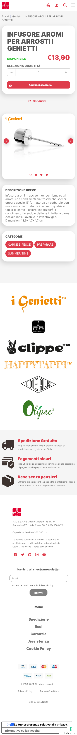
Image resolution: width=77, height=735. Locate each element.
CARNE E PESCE (19, 244)
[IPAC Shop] (5, 5)
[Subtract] (11, 72)
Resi (38, 627)
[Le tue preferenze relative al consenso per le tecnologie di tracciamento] (70, 728)
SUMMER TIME (18, 253)
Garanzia (38, 634)
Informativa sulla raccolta (22, 730)
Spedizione (38, 619)
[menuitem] (49, 5)
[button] (49, 5)
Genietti (16, 16)
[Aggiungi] (66, 72)
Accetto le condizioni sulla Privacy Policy (33, 585)
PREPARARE (45, 244)
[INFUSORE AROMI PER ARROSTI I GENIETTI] (30, 175)
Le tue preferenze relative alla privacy (40, 724)
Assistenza (38, 641)
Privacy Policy (25, 691)
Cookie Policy (38, 648)
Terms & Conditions (49, 691)
